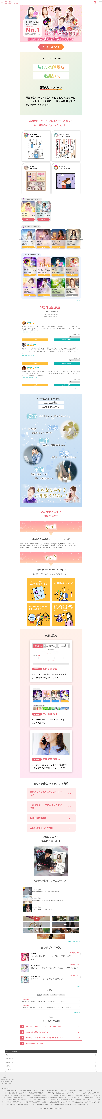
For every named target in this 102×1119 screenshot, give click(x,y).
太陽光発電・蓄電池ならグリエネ (63, 1093)
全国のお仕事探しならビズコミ (89, 1099)
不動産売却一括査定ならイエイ (24, 1104)
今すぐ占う (28, 219)
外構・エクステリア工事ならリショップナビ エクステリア (73, 1092)
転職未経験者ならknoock (38, 1090)
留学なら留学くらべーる (7, 1095)
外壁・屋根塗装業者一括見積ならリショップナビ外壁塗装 (21, 1093)
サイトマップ (5, 1086)
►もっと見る (77, 986)
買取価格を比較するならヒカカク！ (62, 1104)
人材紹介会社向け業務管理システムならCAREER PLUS (71, 1097)
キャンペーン (53, 994)
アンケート (62, 994)
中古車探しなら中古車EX (39, 1092)
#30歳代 (36, 377)
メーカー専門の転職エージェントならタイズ (29, 1102)
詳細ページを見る (66, 339)
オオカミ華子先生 (31, 344)
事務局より (46, 994)
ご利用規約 (4, 1075)
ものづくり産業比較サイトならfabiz (62, 1095)
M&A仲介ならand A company (67, 1102)
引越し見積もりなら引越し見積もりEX (69, 1090)
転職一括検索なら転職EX (25, 1090)
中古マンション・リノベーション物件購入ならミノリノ (20, 1092)
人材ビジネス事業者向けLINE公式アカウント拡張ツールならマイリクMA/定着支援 (63, 1099)
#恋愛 (30, 332)
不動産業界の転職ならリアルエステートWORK (85, 1102)
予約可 (28, 247)
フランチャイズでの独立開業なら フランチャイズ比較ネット (85, 1093)
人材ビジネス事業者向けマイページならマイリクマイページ (31, 1099)
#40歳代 (34, 332)
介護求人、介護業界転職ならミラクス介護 (35, 1101)
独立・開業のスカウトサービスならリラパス (43, 1104)
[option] (28, 211)
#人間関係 (31, 377)
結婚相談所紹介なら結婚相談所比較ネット (23, 1095)
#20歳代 (33, 355)
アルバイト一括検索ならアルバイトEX (10, 1090)
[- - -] (100, 2)
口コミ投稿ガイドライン (7, 1083)
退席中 (58, 295)
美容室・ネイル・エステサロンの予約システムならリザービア (43, 1097)
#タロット (24, 355)
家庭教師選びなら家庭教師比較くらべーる (43, 1095)
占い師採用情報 (5, 1088)
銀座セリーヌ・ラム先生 (33, 367)
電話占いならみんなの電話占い (90, 1095)
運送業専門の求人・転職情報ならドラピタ (50, 1102)
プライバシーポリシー (7, 1081)
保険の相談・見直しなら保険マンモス (80, 1104)
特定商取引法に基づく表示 (8, 1079)
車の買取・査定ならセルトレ (53, 1092)
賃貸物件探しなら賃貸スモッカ (52, 1090)
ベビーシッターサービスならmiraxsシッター (56, 1101)
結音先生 (29, 322)
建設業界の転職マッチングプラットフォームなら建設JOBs (80, 1101)
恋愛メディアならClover (77, 1095)
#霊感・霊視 (25, 332)
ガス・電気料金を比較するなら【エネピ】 (45, 1093)
